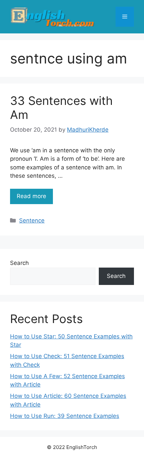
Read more (31, 196)
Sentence (32, 220)
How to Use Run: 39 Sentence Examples (64, 416)
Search (19, 263)
